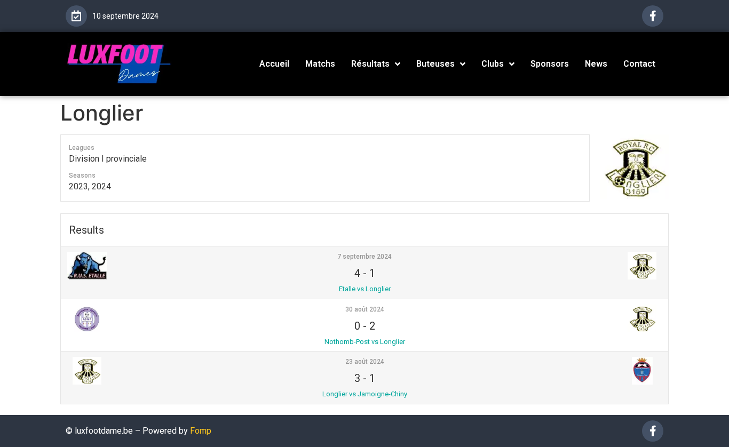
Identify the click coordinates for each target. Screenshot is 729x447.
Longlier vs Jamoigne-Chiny (364, 394)
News (596, 64)
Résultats (370, 64)
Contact (639, 64)
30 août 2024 (364, 309)
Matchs (320, 64)
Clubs (492, 64)
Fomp (200, 431)
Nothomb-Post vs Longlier (364, 342)
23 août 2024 (364, 361)
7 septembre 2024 (364, 256)
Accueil (274, 64)
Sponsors (549, 64)
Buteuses (435, 64)
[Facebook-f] (652, 16)
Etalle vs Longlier (365, 289)
